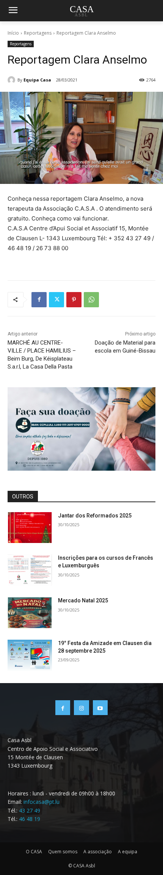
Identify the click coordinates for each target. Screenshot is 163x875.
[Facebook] (39, 299)
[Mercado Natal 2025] (30, 612)
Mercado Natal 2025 (83, 600)
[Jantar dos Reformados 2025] (30, 527)
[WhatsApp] (91, 299)
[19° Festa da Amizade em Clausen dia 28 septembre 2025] (30, 655)
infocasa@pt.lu (42, 801)
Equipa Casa (37, 80)
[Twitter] (56, 299)
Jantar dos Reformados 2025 (95, 516)
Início (13, 33)
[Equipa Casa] (12, 80)
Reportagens (38, 33)
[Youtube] (100, 707)
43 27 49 (29, 810)
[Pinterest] (74, 299)
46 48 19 (29, 818)
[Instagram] (81, 707)
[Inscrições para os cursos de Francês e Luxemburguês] (30, 570)
